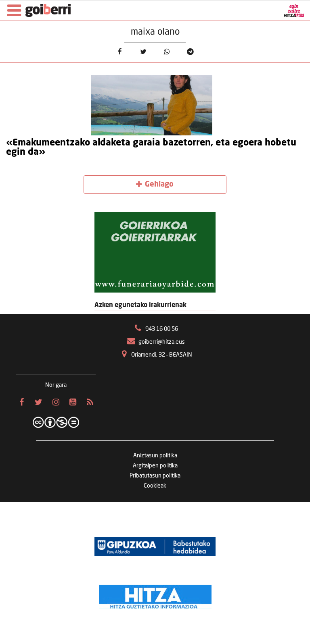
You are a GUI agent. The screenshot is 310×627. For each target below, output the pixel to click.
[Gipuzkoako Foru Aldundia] (155, 546)
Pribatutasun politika (155, 476)
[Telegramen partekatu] (190, 51)
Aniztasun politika (155, 456)
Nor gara (56, 385)
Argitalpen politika (155, 466)
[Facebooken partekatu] (119, 51)
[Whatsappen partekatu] (167, 51)
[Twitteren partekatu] (143, 51)
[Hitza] (155, 595)
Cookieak (155, 486)
